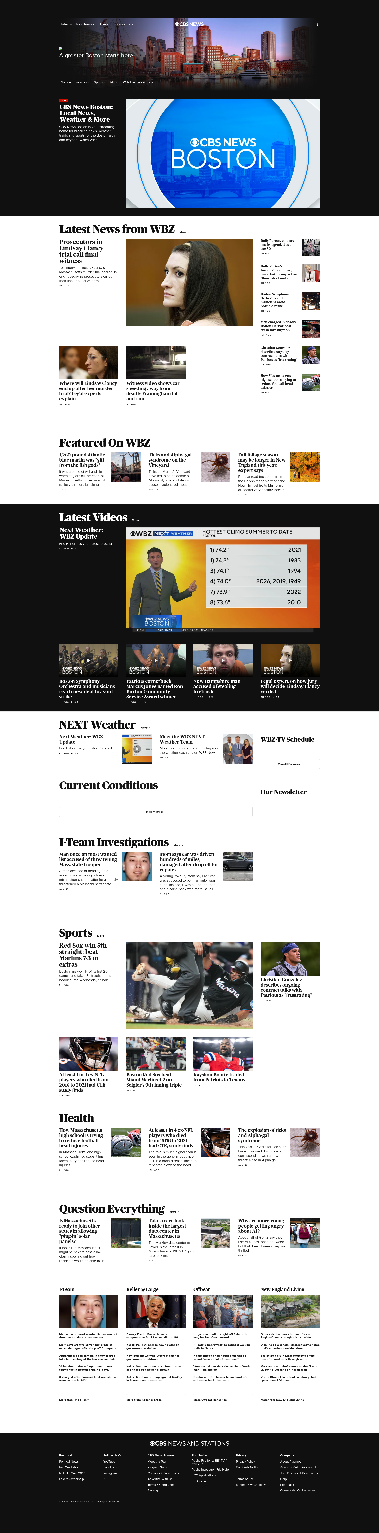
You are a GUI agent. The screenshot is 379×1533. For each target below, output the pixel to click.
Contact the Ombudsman (297, 1490)
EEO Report (200, 1481)
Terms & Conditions (161, 1484)
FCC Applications (204, 1475)
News (65, 82)
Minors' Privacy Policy (251, 1484)
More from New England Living (282, 1400)
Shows (119, 24)
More (183, 232)
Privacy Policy (245, 1461)
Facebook (110, 1467)
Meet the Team (158, 1461)
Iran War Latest (69, 1467)
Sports (99, 82)
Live (103, 24)
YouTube (109, 1461)
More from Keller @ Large (144, 1400)
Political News (69, 1461)
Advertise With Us (160, 1479)
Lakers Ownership (71, 1479)
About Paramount (292, 1461)
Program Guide (158, 1467)
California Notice (247, 1467)
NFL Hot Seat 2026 (72, 1473)
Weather (82, 82)
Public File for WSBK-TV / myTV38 (209, 1462)
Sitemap (153, 1490)
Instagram (110, 1473)
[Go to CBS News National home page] (189, 24)
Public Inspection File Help (210, 1469)
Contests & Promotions (163, 1473)
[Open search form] (316, 24)
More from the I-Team (74, 1400)
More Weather (154, 811)
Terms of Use (245, 1479)
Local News (84, 24)
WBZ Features (133, 82)
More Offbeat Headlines (210, 1400)
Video (114, 82)
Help (283, 1479)
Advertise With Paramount (298, 1467)
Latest (65, 24)
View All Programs (289, 764)
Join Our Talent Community (299, 1473)
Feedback (287, 1484)
